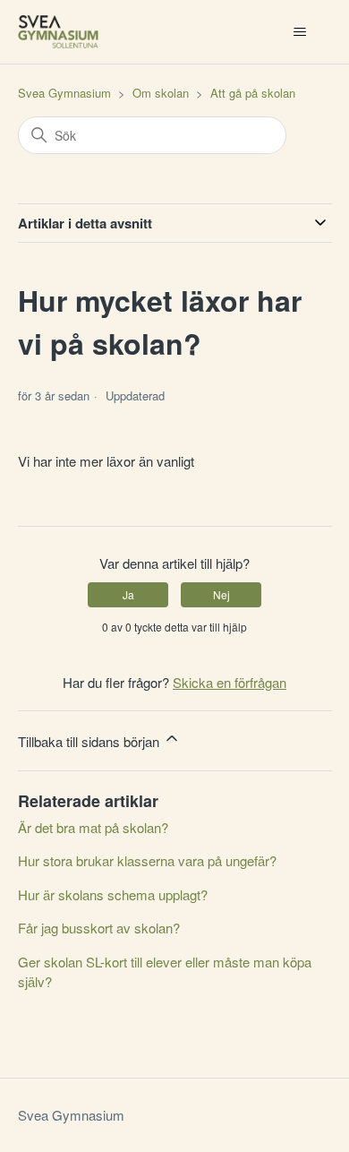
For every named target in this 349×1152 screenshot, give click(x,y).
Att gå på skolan (252, 92)
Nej (221, 594)
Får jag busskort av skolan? (99, 927)
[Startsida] (58, 31)
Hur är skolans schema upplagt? (113, 894)
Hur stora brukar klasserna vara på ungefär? (147, 860)
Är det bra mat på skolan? (93, 827)
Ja (128, 594)
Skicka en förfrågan (229, 682)
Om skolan (160, 92)
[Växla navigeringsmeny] (300, 32)
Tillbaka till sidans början (90, 741)
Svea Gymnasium (64, 92)
